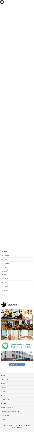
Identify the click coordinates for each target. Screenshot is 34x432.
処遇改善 (3, 403)
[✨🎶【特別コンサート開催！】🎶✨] (27, 325)
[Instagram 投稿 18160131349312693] (17, 345)
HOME (3, 375)
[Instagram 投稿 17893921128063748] (27, 345)
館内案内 (3, 383)
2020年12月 (5, 255)
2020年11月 (5, 259)
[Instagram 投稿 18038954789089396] (27, 335)
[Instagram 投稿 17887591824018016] (6, 345)
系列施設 (3, 419)
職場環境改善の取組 (7, 407)
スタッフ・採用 (5, 399)
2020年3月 (5, 278)
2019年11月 (5, 290)
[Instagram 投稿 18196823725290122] (17, 356)
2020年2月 (5, 282)
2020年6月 (5, 267)
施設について (5, 379)
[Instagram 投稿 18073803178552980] (17, 335)
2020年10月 (5, 263)
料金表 (3, 391)
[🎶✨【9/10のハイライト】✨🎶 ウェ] (17, 325)
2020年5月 (5, 271)
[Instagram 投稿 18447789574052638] (6, 335)
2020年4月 (5, 275)
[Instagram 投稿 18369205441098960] (6, 356)
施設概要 (3, 387)
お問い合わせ (5, 415)
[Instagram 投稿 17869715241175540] (27, 356)
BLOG (3, 395)
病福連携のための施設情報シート (10, 411)
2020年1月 (5, 286)
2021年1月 (5, 252)
